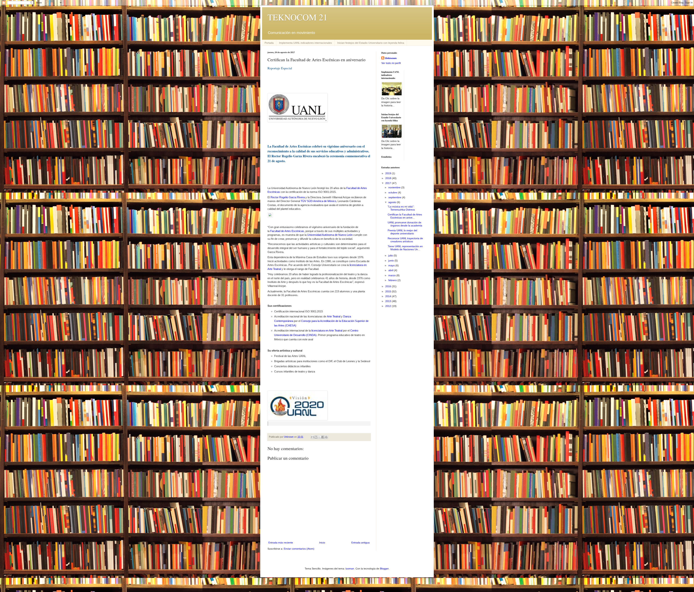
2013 (388, 301)
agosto (392, 202)
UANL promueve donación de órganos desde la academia (405, 224)
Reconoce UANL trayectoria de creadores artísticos (405, 240)
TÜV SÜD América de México (318, 201)
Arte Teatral (333, 316)
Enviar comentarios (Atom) (299, 548)
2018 (388, 178)
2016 (388, 286)
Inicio (322, 542)
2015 (388, 291)
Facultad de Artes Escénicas (286, 231)
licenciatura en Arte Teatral (326, 330)
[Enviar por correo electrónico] (312, 437)
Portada (269, 42)
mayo (391, 265)
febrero (392, 280)
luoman (350, 568)
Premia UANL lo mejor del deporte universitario (402, 232)
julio (391, 255)
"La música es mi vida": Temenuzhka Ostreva (401, 208)
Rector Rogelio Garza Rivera (288, 197)
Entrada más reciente (280, 542)
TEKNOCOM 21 (297, 17)
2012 (388, 306)
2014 (388, 296)
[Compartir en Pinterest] (326, 437)
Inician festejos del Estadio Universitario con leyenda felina (370, 42)
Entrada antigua (360, 542)
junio (391, 260)
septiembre (395, 197)
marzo (392, 275)
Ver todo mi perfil (391, 63)
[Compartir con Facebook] (323, 437)
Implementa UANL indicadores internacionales (305, 42)
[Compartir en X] (319, 437)
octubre (393, 192)
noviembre (394, 187)
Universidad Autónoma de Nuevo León (330, 234)
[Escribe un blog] (316, 437)
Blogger (384, 568)
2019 (388, 173)
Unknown (391, 58)
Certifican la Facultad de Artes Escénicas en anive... (405, 216)
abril (391, 270)
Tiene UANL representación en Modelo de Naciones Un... (405, 248)
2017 (388, 183)
